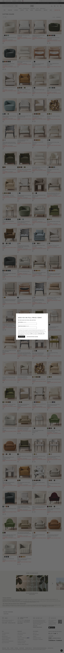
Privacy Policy (40, 333)
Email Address (22, 322)
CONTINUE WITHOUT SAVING (32, 336)
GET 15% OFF (21, 336)
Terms (31, 333)
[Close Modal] (47, 315)
